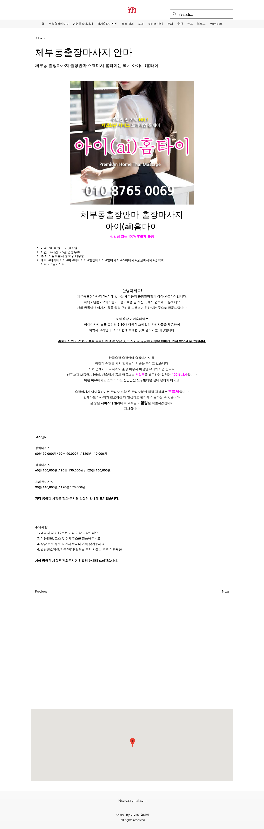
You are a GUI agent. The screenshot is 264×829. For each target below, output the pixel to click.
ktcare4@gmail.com (132, 800)
